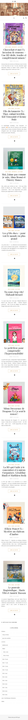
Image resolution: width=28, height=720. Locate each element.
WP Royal (18, 717)
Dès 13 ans (5, 670)
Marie (11, 61)
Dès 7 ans (11, 230)
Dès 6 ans (8, 47)
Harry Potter (5, 634)
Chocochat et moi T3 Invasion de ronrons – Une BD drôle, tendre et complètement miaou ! (14, 53)
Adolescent (5, 645)
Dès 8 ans (11, 464)
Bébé (3, 648)
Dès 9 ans (11, 108)
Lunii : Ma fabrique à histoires (8, 698)
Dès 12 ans (5, 666)
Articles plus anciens (10, 622)
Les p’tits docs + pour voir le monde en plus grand (14, 236)
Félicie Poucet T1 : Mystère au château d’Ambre (14, 531)
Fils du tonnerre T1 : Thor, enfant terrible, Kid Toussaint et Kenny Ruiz (14, 115)
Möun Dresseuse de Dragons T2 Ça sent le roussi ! (14, 411)
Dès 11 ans (5, 662)
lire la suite (14, 73)
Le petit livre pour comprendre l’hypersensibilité (14, 350)
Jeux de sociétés (6, 638)
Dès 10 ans (11, 289)
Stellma (14, 8)
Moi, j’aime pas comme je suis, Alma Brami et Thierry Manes (14, 177)
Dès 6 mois (6, 655)
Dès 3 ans (8, 171)
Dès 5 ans (4, 680)
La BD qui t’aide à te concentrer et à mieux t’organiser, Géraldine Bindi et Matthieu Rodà (14, 471)
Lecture (20, 47)
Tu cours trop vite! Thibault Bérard (14, 293)
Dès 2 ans (5, 652)
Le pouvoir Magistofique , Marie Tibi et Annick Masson (14, 590)
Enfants (14, 47)
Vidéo (2, 701)
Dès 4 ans (4, 677)
